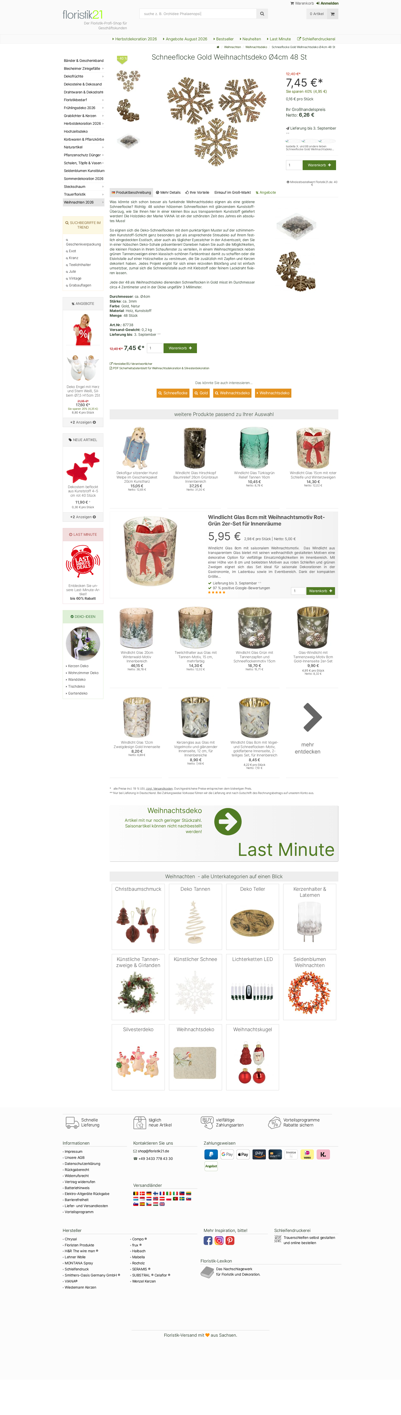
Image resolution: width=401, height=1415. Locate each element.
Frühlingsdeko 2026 (79, 108)
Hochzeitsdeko (76, 131)
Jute (72, 271)
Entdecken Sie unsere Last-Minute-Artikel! (83, 592)
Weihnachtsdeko (256, 47)
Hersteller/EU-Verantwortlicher (132, 363)
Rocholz (138, 1263)
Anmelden (329, 3)
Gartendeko (77, 693)
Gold (203, 393)
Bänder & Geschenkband (84, 61)
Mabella (138, 1257)
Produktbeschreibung (133, 192)
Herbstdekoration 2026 (135, 39)
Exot (72, 251)
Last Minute (280, 39)
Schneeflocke (175, 393)
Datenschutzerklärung (82, 1164)
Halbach (139, 1251)
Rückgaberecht (77, 1170)
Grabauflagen (79, 285)
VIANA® (71, 1281)
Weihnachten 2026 (79, 202)
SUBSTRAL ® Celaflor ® (151, 1275)
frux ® (137, 1245)
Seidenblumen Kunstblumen (84, 171)
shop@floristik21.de (153, 1151)
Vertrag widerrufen (80, 1182)
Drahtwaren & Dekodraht (83, 92)
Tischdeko (76, 686)
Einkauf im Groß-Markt (232, 192)
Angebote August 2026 (186, 39)
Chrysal (71, 1239)
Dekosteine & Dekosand (83, 84)
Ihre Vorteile (199, 192)
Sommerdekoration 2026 (83, 179)
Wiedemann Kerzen (80, 1287)
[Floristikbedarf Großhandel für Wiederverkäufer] (88, 14)
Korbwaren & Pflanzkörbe (84, 139)
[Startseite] (218, 47)
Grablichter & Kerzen (80, 116)
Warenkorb (304, 3)
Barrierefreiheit (77, 1200)
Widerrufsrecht (77, 1176)
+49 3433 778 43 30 (155, 1159)
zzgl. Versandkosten (159, 788)
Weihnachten (232, 47)
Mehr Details (170, 192)
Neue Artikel (85, 440)
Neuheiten (251, 39)
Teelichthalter (79, 265)
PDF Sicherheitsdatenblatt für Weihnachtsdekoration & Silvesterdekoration (160, 368)
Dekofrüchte (73, 76)
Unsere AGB (75, 1157)
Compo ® (139, 1239)
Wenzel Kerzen (144, 1281)
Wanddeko (76, 679)
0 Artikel (317, 14)
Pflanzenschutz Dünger (82, 155)
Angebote (267, 192)
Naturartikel (73, 147)
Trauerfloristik (74, 194)
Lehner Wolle (75, 1257)
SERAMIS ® (141, 1269)
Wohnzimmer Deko (82, 673)
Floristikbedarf (75, 100)
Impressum (73, 1151)
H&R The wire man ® (81, 1251)
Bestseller (224, 39)
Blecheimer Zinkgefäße (82, 68)
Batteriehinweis (77, 1188)
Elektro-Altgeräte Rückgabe (87, 1194)
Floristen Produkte (79, 1245)
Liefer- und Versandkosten (86, 1206)
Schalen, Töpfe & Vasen (83, 163)
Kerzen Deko (78, 666)
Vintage (74, 278)
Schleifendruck (77, 1269)
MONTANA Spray (79, 1263)
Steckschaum (74, 187)
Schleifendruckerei (318, 39)
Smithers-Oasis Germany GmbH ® (92, 1275)
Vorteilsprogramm (79, 1212)
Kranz (73, 258)
